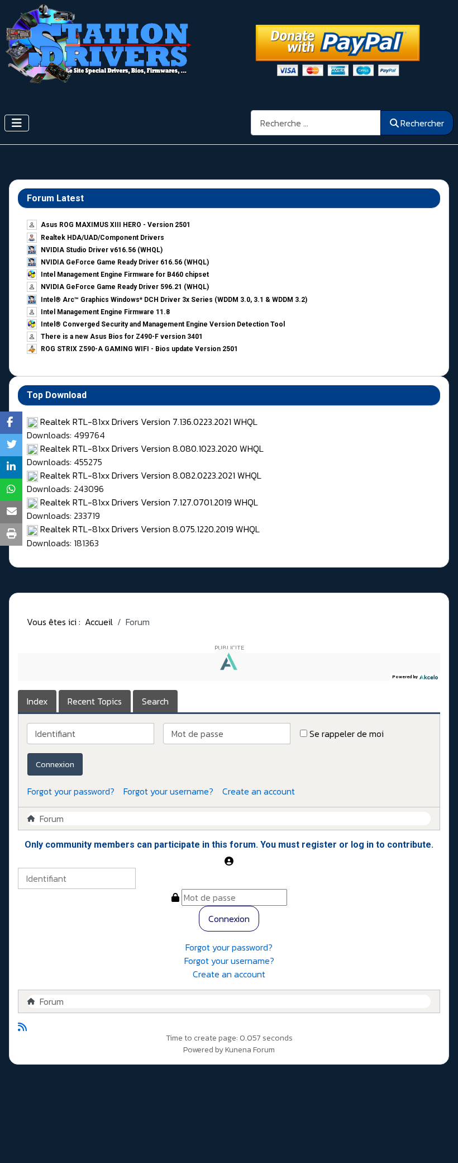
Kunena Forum (250, 1050)
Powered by (203, 1050)
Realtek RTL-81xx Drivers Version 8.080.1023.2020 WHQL (152, 448)
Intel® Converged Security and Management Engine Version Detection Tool (163, 324)
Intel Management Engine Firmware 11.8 (105, 312)
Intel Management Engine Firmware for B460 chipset (125, 274)
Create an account (258, 791)
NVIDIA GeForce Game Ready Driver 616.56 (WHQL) (125, 262)
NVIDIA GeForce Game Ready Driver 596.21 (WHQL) (125, 287)
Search (155, 701)
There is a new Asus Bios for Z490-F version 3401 (122, 337)
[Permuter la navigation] (16, 123)
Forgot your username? (168, 791)
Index (37, 701)
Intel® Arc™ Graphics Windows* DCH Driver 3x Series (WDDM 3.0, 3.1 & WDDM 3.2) (174, 300)
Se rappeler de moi (346, 733)
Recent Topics (95, 701)
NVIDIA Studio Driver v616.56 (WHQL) (102, 250)
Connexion (55, 764)
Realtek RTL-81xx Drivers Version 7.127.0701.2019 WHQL (149, 502)
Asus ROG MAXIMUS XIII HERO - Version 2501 (115, 225)
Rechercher (422, 123)
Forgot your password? (71, 791)
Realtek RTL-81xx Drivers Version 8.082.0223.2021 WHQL (150, 475)
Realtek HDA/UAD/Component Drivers (102, 238)
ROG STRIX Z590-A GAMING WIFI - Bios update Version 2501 (139, 349)
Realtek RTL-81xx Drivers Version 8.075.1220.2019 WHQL (150, 529)
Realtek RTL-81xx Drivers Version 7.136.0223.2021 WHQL (148, 421)
